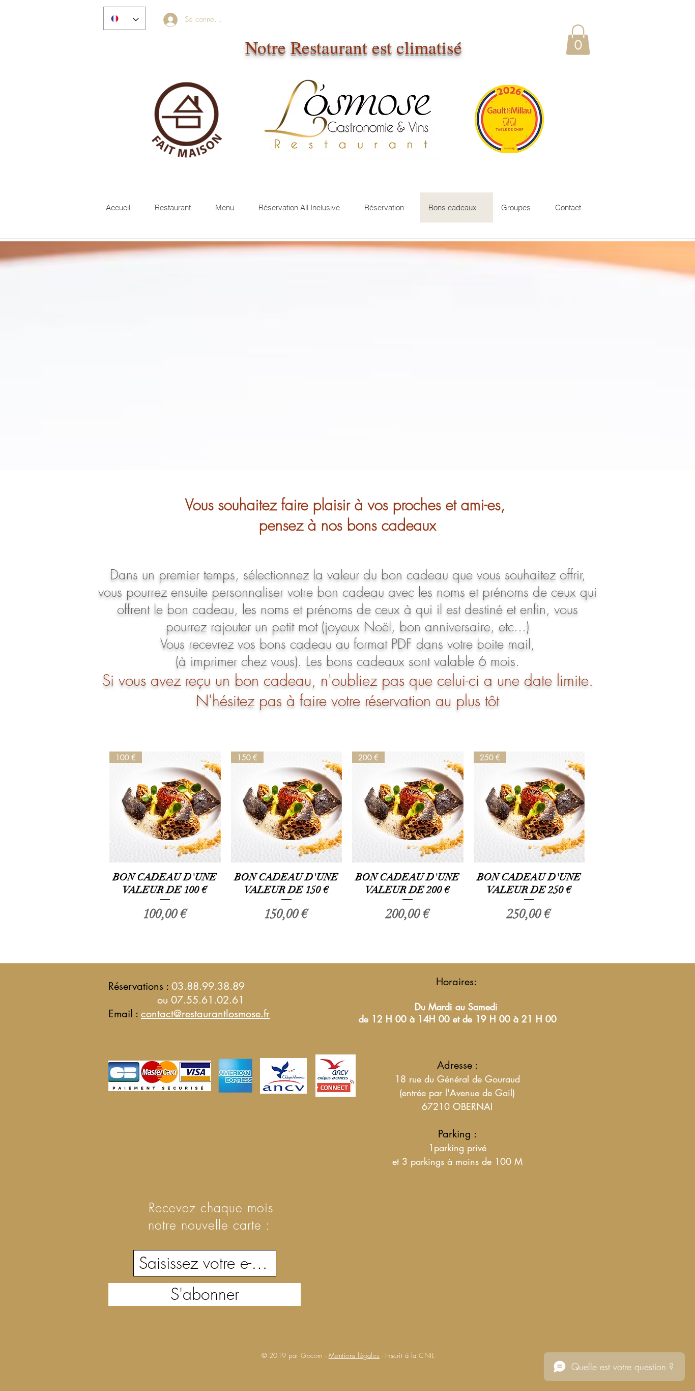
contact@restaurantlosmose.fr (205, 1013)
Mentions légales (354, 1355)
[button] (578, 39)
